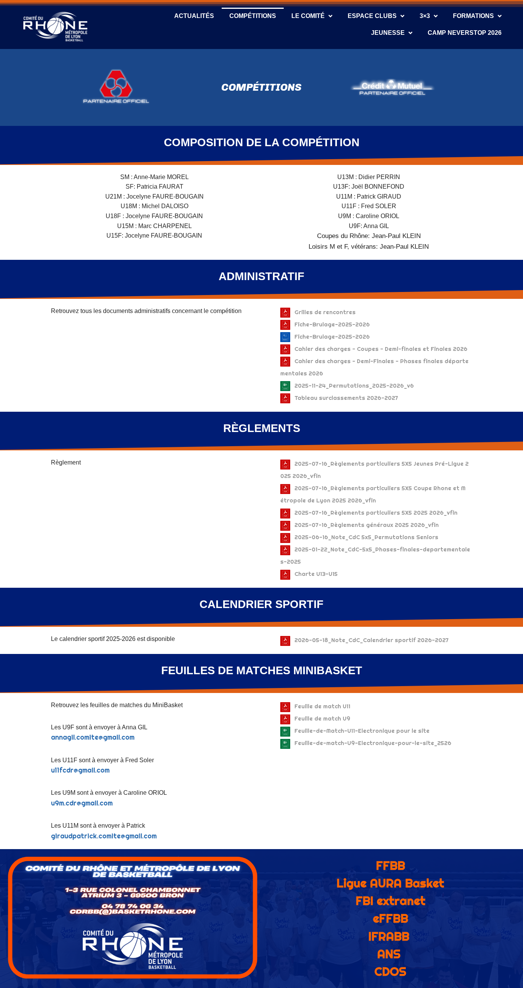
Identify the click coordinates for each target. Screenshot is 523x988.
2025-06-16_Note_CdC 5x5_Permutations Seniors (366, 537)
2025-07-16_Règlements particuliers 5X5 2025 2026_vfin (376, 512)
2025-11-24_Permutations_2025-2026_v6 (354, 385)
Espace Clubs (372, 16)
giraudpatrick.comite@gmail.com (104, 836)
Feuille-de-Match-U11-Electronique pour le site (362, 730)
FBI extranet (390, 900)
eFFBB (390, 918)
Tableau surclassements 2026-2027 (346, 397)
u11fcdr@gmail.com (80, 770)
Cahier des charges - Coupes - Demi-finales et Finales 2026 (380, 348)
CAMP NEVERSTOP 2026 (465, 32)
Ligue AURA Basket (390, 883)
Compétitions (252, 16)
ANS (388, 954)
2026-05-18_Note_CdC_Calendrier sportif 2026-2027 (371, 640)
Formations (473, 16)
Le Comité (308, 16)
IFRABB (388, 936)
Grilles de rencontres (325, 312)
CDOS (390, 971)
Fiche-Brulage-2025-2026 (332, 324)
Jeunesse (388, 32)
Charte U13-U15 (316, 573)
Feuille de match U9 (322, 718)
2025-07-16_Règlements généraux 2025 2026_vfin (366, 524)
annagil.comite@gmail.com (92, 737)
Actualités (194, 16)
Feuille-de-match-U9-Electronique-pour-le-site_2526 (372, 743)
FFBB (390, 865)
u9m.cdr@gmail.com (82, 803)
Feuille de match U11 (322, 706)
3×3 (425, 16)
